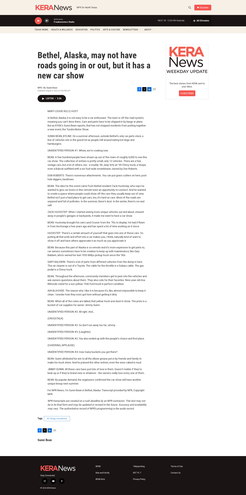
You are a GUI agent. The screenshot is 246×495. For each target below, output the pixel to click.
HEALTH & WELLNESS (62, 30)
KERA (98, 466)
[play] (38, 20)
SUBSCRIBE (187, 93)
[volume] (46, 21)
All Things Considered (57, 418)
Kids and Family (102, 473)
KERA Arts (100, 479)
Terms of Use (177, 466)
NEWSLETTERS (130, 30)
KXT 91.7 (137, 473)
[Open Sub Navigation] (140, 30)
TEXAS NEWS (41, 30)
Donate (204, 7)
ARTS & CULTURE (111, 30)
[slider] (51, 20)
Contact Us (176, 473)
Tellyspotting (139, 466)
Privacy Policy (139, 479)
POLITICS (95, 30)
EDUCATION (82, 30)
